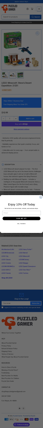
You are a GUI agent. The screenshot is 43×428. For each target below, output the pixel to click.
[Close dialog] (41, 197)
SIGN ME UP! (21, 218)
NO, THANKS (21, 223)
